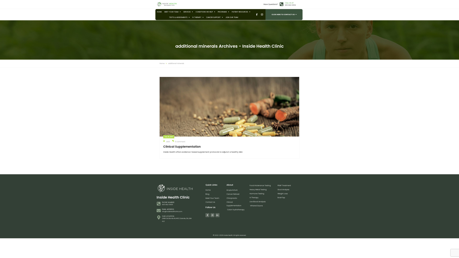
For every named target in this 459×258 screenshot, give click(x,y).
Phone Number (168, 202)
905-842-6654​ (290, 5)
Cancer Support (213, 17)
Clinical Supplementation (182, 147)
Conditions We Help (204, 12)
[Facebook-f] (207, 215)
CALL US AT (289, 3)
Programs (222, 12)
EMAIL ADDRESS (168, 209)
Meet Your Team (171, 12)
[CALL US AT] (281, 4)
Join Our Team (232, 17)
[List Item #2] (262, 14)
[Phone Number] (159, 204)
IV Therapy (196, 17)
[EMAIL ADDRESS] (159, 210)
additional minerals (176, 63)
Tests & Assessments (178, 17)
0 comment (180, 141)
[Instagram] (212, 215)
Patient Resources (240, 12)
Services (187, 12)
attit (168, 141)
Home (159, 12)
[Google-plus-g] (217, 215)
